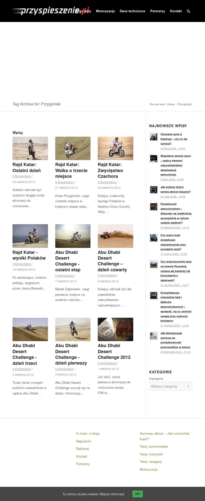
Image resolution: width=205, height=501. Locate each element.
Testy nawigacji (151, 461)
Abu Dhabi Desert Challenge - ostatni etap (67, 261)
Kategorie (156, 379)
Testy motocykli (151, 454)
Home (170, 104)
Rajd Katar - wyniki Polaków (29, 255)
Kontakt (81, 456)
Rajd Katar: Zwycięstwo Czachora (110, 170)
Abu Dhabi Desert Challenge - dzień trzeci (24, 354)
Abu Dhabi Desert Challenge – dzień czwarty (112, 261)
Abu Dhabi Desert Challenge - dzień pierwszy (71, 354)
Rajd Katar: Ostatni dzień (26, 167)
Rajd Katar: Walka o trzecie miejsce (71, 170)
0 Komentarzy (21, 176)
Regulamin (83, 441)
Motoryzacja (149, 469)
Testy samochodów (154, 446)
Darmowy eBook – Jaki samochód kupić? (164, 436)
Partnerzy (83, 463)
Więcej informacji (112, 494)
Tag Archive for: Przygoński (36, 104)
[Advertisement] (102, 60)
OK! (137, 494)
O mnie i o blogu (88, 433)
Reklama (82, 448)
